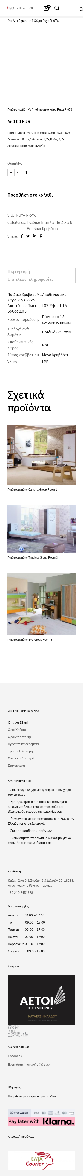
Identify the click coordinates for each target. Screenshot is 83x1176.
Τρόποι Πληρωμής (21, 751)
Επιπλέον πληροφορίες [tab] (30, 279)
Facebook (15, 1056)
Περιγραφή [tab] (18, 271)
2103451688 (25, 8)
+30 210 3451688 (20, 892)
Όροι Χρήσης (17, 729)
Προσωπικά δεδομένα (23, 744)
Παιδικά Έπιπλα (40, 222)
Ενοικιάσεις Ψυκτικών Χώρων (28, 1064)
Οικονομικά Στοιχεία (22, 758)
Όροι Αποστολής (19, 737)
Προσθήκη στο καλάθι (30, 195)
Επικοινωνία (16, 765)
